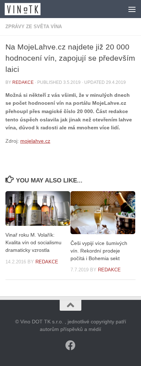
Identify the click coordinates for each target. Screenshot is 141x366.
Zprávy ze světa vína (33, 26)
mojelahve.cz (35, 141)
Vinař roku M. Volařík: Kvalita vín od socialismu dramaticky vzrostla (33, 242)
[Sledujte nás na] (70, 345)
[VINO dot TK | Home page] (28, 9)
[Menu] (132, 9)
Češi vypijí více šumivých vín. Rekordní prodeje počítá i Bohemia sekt (98, 250)
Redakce (23, 82)
